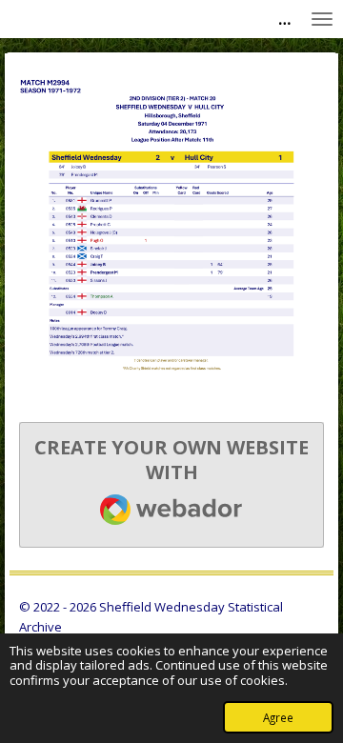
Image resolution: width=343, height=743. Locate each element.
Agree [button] (278, 717)
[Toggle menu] (322, 19)
